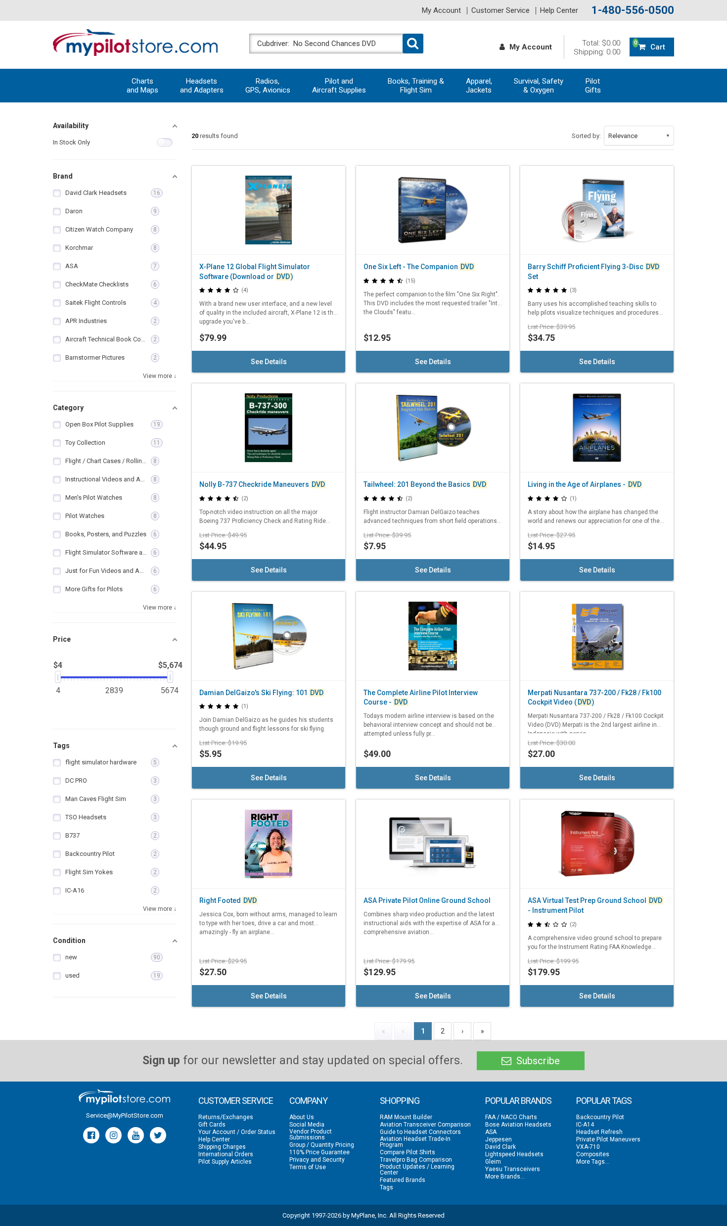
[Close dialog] (543, 492)
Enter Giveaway (267, 633)
